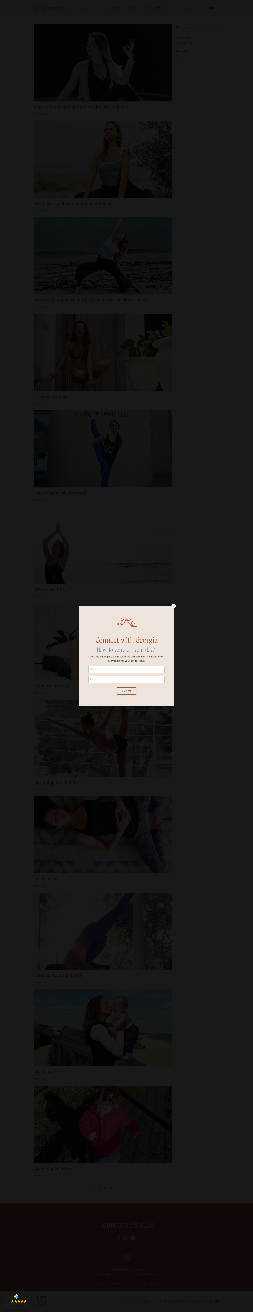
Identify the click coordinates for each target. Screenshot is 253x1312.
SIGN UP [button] (126, 691)
